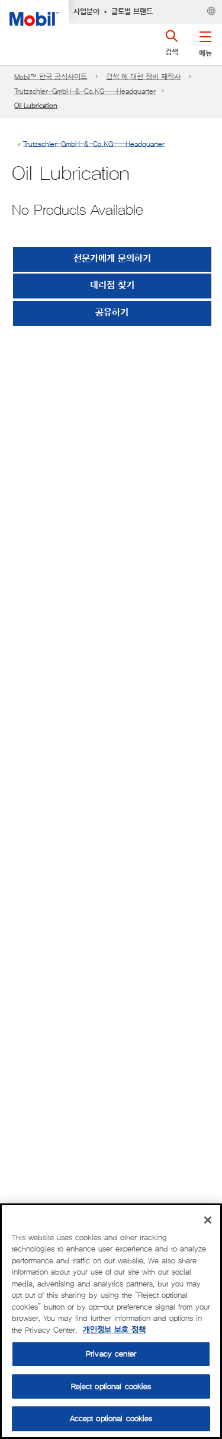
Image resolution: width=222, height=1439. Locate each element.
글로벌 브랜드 (132, 12)
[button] (205, 41)
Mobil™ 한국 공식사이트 (50, 77)
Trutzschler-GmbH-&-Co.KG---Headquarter (85, 91)
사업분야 (86, 12)
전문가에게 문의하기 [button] (112, 259)
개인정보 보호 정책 (114, 1330)
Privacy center (111, 1353)
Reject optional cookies (111, 1386)
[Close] (208, 1220)
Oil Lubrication (35, 105)
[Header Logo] (34, 13)
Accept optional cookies (111, 1418)
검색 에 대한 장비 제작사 (143, 77)
